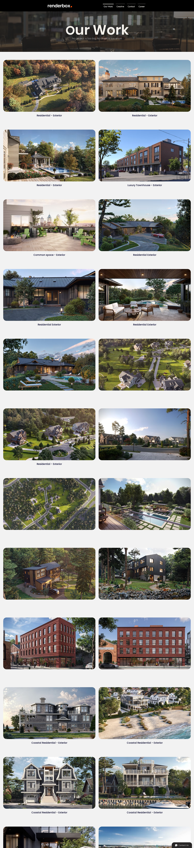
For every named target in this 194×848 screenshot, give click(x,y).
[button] (145, 9)
